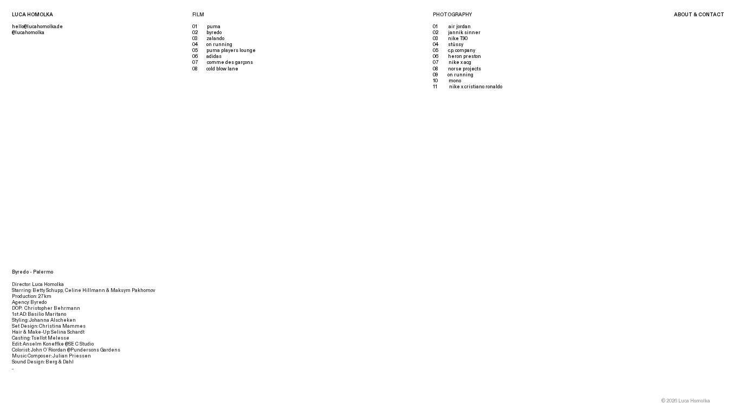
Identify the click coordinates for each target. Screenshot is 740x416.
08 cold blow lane (215, 69)
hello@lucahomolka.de (37, 26)
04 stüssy (448, 44)
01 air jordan (452, 26)
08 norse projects (457, 69)
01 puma (206, 26)
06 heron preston (457, 56)
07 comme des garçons (222, 62)
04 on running (212, 44)
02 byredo (207, 32)
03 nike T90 (450, 38)
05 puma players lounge (224, 50)
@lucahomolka (28, 32)
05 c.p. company (454, 50)
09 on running (453, 75)
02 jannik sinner (457, 32)
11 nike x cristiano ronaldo (467, 86)
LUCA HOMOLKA (32, 14)
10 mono (447, 80)
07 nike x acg (452, 62)
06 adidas (207, 56)
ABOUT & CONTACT (699, 14)
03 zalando (208, 38)
